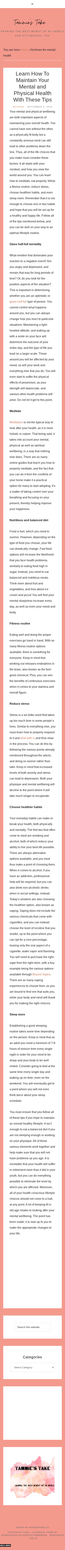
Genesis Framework (34, 1535)
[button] (32, 4)
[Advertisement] (32, 1274)
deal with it (27, 738)
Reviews (18, 107)
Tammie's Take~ (32, 22)
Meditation (16, 422)
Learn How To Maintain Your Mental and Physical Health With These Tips (32, 87)
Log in (33, 1538)
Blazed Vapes (41, 974)
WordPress (57, 1535)
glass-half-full (18, 301)
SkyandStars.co (39, 1527)
